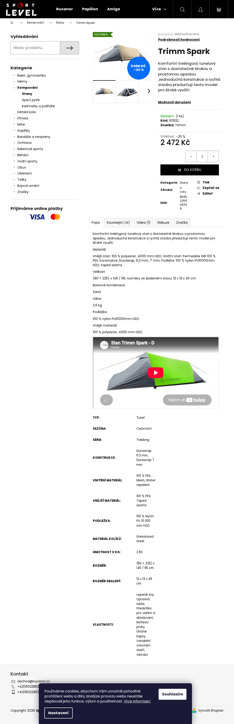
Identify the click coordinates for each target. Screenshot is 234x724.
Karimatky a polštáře (38, 106)
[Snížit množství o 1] (191, 156)
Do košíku (192, 169)
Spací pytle (31, 100)
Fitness (22, 118)
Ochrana (24, 142)
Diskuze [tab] (163, 222)
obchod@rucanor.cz (33, 681)
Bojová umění (28, 185)
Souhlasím (172, 694)
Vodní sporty (27, 161)
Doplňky (23, 130)
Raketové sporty (30, 149)
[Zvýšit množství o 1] (213, 156)
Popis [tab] (96, 222)
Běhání (22, 155)
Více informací (137, 701)
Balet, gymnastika (31, 75)
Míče (21, 124)
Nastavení (58, 713)
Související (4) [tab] (118, 222)
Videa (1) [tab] (144, 222)
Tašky (22, 179)
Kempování (27, 87)
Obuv (21, 167)
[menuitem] (64, 9)
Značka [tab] (182, 222)
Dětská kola (26, 112)
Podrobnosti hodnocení (179, 40)
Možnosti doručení (174, 102)
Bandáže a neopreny (33, 136)
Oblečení (24, 173)
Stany (27, 93)
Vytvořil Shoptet (210, 710)
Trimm (180, 125)
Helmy (22, 81)
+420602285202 (30, 686)
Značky (23, 192)
